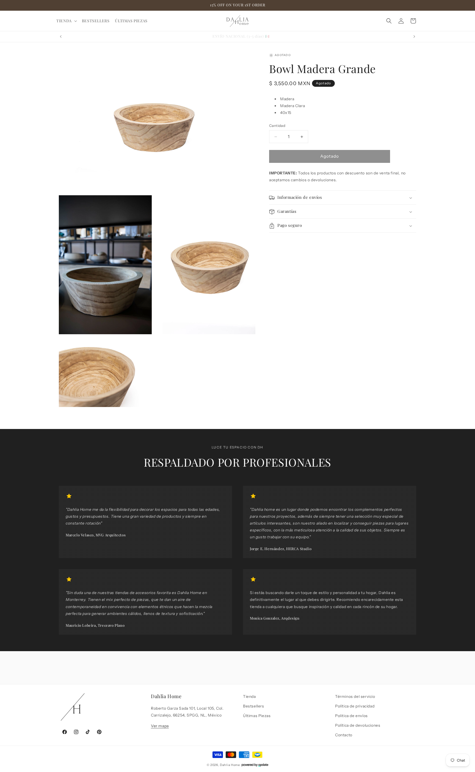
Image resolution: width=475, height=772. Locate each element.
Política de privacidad (354, 706)
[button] (66, 21)
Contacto (343, 734)
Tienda (249, 696)
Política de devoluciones (357, 725)
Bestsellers (253, 706)
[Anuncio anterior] (61, 36)
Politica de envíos (351, 715)
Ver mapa (160, 725)
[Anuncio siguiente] (414, 36)
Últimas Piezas (256, 715)
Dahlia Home (230, 765)
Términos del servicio (355, 696)
